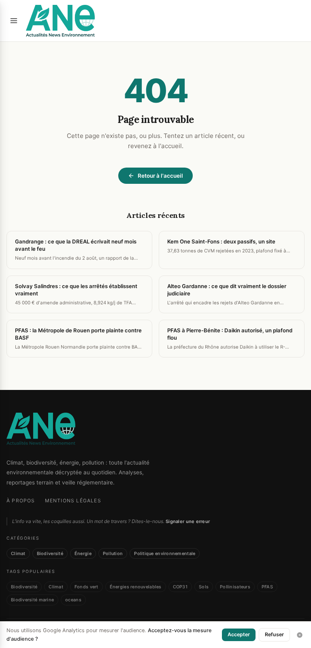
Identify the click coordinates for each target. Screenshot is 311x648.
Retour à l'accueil (160, 175)
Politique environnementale (164, 553)
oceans (73, 600)
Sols (204, 587)
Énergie (83, 553)
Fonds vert (86, 587)
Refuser (274, 634)
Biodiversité (50, 553)
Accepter (239, 634)
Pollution (113, 553)
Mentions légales (73, 500)
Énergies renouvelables (136, 587)
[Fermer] (300, 635)
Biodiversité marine (32, 600)
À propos (20, 500)
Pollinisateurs (235, 587)
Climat (18, 553)
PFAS (267, 587)
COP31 (180, 587)
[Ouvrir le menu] (13, 20)
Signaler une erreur (188, 521)
